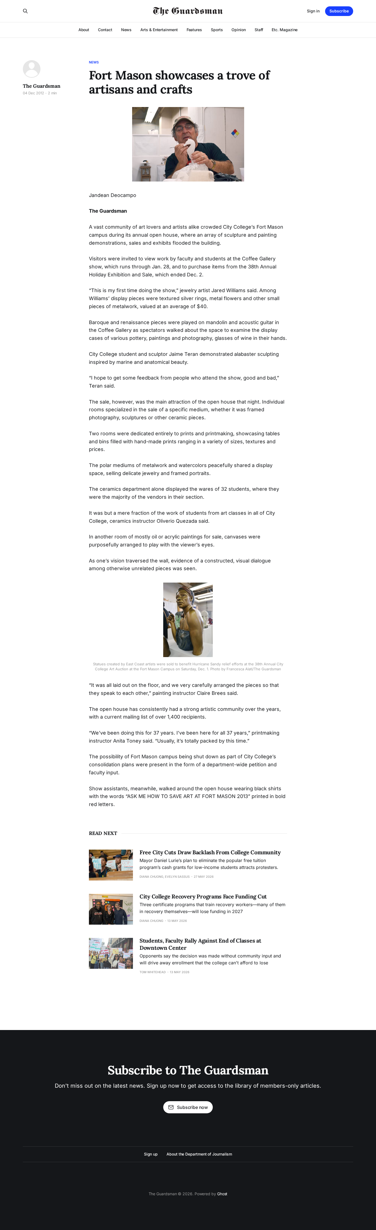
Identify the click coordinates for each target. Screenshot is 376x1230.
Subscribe (339, 11)
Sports (217, 29)
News (126, 29)
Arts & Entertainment (159, 29)
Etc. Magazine (285, 29)
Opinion (238, 29)
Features (194, 29)
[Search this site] (25, 11)
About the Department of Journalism (199, 1154)
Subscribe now (192, 1107)
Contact (105, 29)
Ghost (222, 1193)
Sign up (151, 1154)
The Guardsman (41, 86)
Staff (259, 29)
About (83, 29)
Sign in (313, 11)
